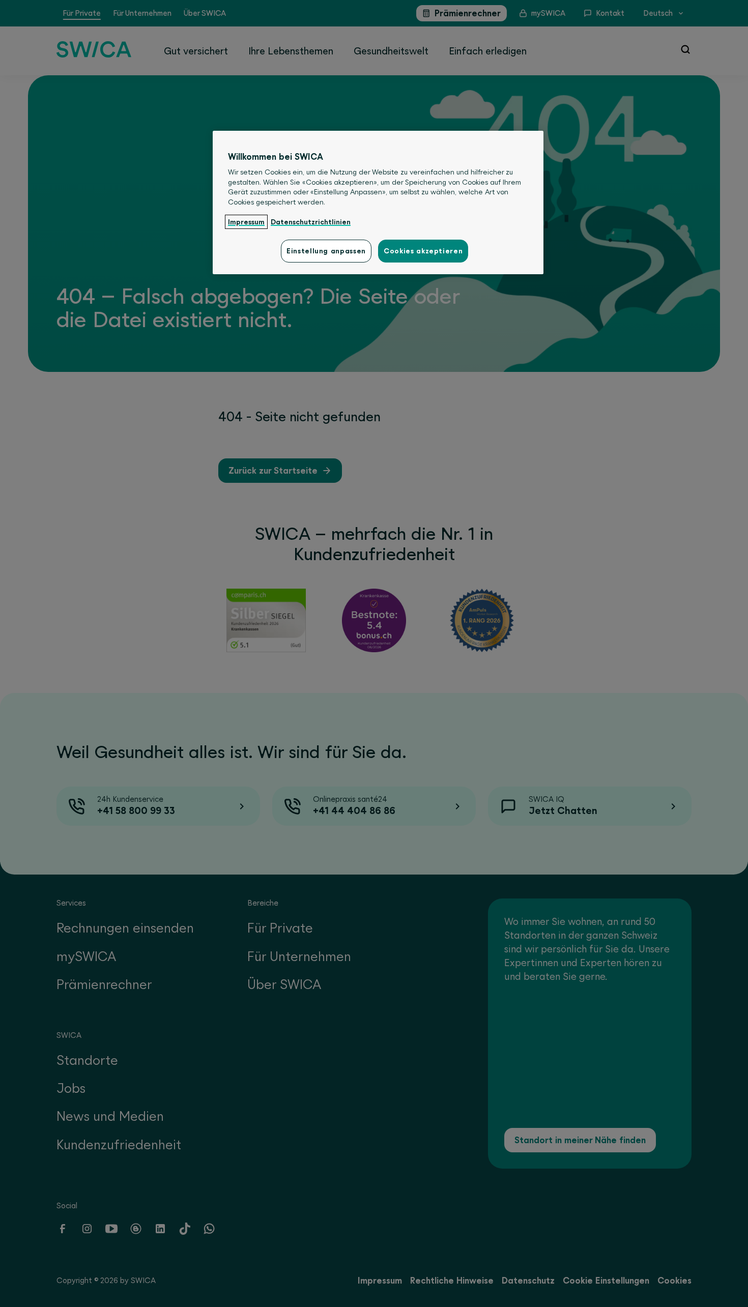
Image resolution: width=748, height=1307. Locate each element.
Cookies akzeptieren (423, 251)
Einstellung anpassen (326, 251)
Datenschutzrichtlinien (311, 222)
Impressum (246, 222)
